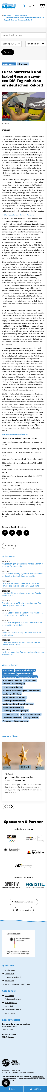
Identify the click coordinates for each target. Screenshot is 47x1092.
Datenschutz (16, 1070)
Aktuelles (7, 15)
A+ (34, 6)
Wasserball (9, 1006)
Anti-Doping (9, 980)
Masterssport (10, 1013)
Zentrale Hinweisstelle (13, 977)
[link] (23, 771)
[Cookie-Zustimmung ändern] (6, 1083)
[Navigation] (42, 6)
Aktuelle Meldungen (20, 15)
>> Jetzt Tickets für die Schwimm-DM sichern (18, 215)
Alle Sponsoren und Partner (24, 902)
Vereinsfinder (10, 970)
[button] (5, 533)
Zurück (10, 546)
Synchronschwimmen (13, 1010)
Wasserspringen (11, 1002)
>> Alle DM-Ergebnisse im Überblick (15, 434)
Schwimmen (9, 995)
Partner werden (25, 910)
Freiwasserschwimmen (13, 999)
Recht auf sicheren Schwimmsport (18, 984)
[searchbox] (23, 35)
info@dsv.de (9, 1037)
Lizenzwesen (9, 973)
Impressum (6, 1070)
